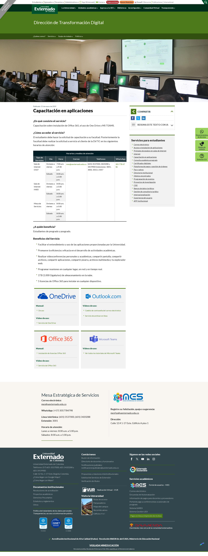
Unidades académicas (87, 8)
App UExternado (88, 2)
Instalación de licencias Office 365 (52, 353)
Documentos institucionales (48, 487)
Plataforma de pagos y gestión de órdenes (150, 166)
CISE (136, 185)
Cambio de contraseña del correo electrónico (103, 310)
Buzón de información (90, 458)
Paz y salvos (139, 170)
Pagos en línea (112, 2)
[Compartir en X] (138, 118)
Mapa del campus (100, 506)
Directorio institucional (143, 173)
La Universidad (68, 8)
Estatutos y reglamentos (43, 501)
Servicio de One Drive (47, 323)
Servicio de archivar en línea (96, 316)
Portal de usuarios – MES (159, 485)
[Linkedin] (148, 459)
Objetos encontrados (142, 176)
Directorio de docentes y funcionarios (97, 461)
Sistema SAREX (136, 508)
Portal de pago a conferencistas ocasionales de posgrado (149, 503)
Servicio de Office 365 (47, 365)
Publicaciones (157, 2)
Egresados (48, 2)
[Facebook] (132, 459)
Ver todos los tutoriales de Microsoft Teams (102, 353)
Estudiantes (37, 2)
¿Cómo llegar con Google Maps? (46, 477)
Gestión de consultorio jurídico (146, 191)
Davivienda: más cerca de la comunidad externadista (151, 528)
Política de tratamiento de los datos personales (52, 511)
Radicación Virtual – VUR (107, 490)
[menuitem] (52, 36)
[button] (152, 111)
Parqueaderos (99, 503)
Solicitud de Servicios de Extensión (96, 477)
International (168, 2)
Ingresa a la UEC (107, 8)
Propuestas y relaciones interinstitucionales (99, 474)
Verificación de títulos (90, 481)
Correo (101, 2)
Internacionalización (142, 195)
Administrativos (71, 2)
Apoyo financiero (126, 2)
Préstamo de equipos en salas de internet (150, 151)
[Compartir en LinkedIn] (144, 118)
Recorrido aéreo (100, 510)
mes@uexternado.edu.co (76, 164)
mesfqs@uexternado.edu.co (125, 413)
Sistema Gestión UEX (139, 511)
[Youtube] (143, 459)
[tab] (152, 125)
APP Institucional (141, 201)
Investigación (134, 8)
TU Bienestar (146, 2)
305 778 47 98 (120, 165)
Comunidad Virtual (151, 8)
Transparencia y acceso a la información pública (52, 513)
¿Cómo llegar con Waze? (43, 480)
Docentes (58, 2)
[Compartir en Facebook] (133, 118)
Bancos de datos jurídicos (144, 188)
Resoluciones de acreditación (45, 490)
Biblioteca (121, 8)
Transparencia (167, 8)
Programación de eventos (144, 179)
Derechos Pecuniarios (42, 497)
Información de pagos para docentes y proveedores (151, 498)
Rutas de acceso (100, 499)
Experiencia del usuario (143, 198)
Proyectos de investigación (145, 182)
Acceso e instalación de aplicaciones (148, 148)
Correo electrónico (141, 144)
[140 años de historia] (202, 543)
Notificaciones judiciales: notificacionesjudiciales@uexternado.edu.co (100, 466)
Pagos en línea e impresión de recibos (146, 516)
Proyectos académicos (43, 494)
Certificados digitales (142, 163)
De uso (41, 310)
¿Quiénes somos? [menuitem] (39, 36)
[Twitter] (137, 459)
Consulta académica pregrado (145, 160)
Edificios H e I (99, 513)
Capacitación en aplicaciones (145, 157)
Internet (137, 154)
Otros (35, 505)
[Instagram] (154, 459)
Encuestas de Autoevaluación (142, 494)
